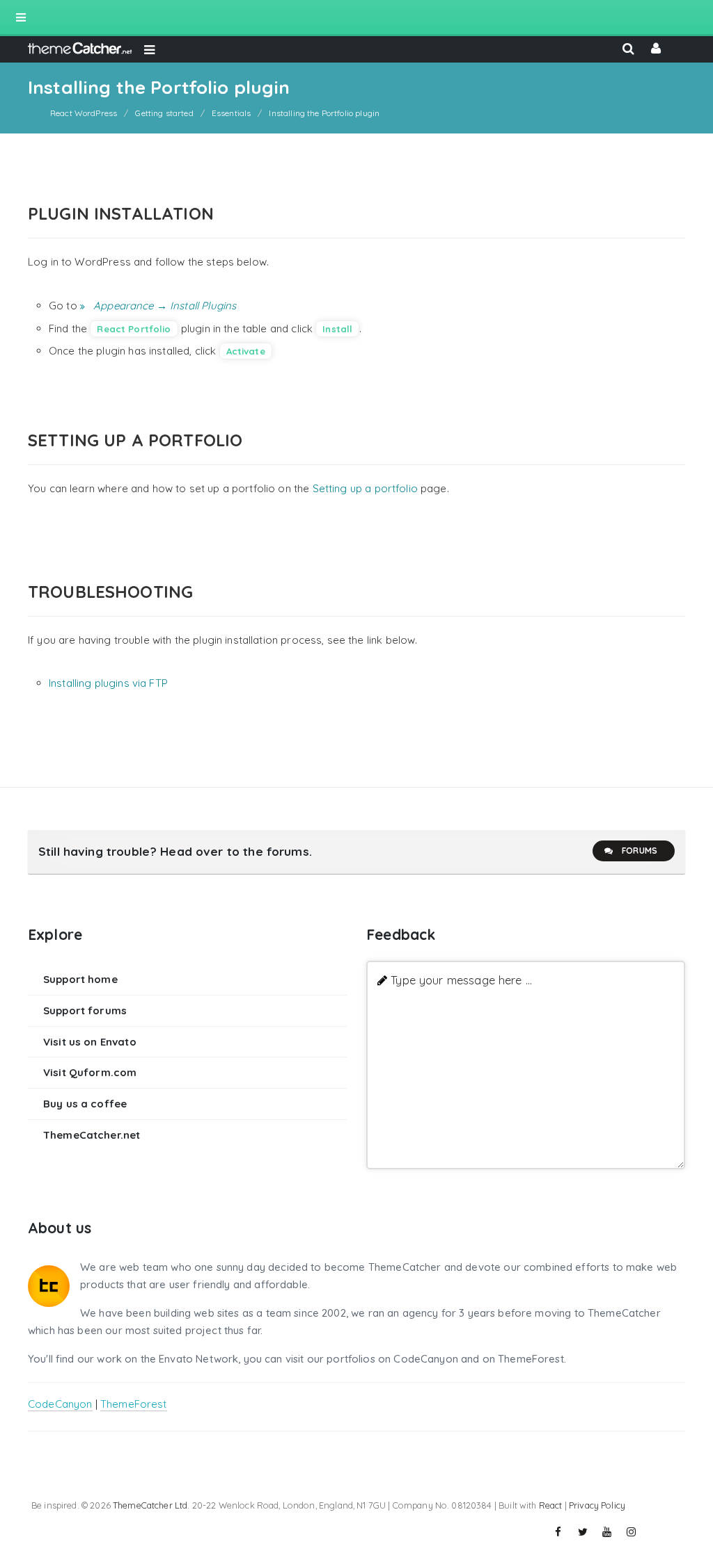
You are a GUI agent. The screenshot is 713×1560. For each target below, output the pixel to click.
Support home (80, 979)
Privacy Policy (597, 1505)
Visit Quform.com (89, 1072)
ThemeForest (133, 1404)
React (551, 1505)
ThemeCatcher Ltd (150, 1505)
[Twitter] (583, 1532)
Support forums (85, 1010)
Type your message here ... (461, 980)
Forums (639, 850)
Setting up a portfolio (365, 488)
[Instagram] (631, 1532)
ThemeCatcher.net (91, 1134)
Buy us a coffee (85, 1103)
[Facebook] (558, 1532)
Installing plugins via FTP (108, 683)
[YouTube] (607, 1532)
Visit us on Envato (89, 1041)
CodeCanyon (60, 1404)
